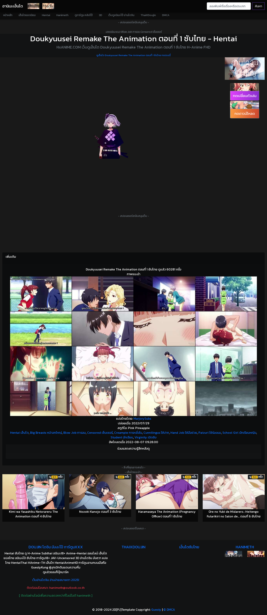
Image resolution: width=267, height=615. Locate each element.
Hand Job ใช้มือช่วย (183, 432)
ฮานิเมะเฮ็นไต (12, 6)
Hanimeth (62, 15)
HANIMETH (245, 547)
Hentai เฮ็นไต (19, 432)
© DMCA (169, 609)
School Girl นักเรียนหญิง (239, 432)
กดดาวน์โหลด (245, 113)
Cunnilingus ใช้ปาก (156, 432)
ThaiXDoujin (148, 15)
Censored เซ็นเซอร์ (100, 432)
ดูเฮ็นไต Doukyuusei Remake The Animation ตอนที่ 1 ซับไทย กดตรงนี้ (133, 55)
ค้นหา (258, 6)
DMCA (165, 15)
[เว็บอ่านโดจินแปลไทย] (245, 68)
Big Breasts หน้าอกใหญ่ (46, 432)
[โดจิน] (33, 6)
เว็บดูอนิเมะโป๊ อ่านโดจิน (121, 15)
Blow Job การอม (74, 432)
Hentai (46, 15)
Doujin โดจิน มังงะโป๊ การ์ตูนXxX (56, 547)
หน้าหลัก (7, 15)
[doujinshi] (48, 6)
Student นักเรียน (122, 437)
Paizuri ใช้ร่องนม (209, 432)
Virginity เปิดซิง (145, 437)
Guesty (156, 609)
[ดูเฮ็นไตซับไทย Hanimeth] (256, 554)
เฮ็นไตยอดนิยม (27, 15)
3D (100, 15)
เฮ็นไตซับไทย (189, 547)
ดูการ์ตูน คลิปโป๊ (84, 15)
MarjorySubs (142, 418)
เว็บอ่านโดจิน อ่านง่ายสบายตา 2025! (55, 579)
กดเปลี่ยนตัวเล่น (244, 95)
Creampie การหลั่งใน (128, 432)
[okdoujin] (233, 554)
